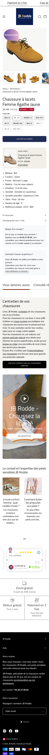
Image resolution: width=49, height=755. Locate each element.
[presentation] (24, 538)
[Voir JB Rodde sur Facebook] (11, 731)
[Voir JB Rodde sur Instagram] (5, 731)
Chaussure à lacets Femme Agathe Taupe (30, 156)
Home (5, 89)
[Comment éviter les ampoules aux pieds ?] (36, 486)
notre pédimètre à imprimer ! (17, 271)
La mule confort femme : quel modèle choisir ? (13, 502)
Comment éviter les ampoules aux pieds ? (36, 502)
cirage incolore (20, 321)
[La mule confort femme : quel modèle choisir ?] (13, 486)
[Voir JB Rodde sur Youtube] (17, 731)
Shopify (28, 744)
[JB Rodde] (24, 16)
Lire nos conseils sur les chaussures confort (24, 364)
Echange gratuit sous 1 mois (13, 220)
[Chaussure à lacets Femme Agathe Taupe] (10, 158)
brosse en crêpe (10, 344)
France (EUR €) (12, 739)
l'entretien (22, 312)
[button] (39, 16)
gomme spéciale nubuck (14, 338)
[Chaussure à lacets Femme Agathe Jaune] (8, 78)
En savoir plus (8, 215)
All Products (15, 89)
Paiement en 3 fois (17, 3)
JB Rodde (7, 638)
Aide (5, 647)
